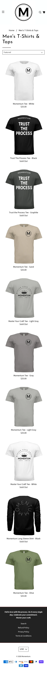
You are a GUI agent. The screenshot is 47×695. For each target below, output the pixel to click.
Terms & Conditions (23, 636)
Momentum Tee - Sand (23, 266)
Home (11, 30)
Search (23, 623)
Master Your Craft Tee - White (23, 484)
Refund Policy (23, 627)
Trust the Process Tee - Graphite (23, 212)
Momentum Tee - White (23, 103)
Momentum (26, 656)
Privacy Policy (23, 631)
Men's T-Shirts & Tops (28, 30)
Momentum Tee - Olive (23, 592)
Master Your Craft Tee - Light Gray (23, 321)
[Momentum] (23, 12)
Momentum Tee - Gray (23, 375)
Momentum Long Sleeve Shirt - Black (23, 538)
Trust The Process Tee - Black (23, 158)
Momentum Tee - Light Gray (23, 429)
